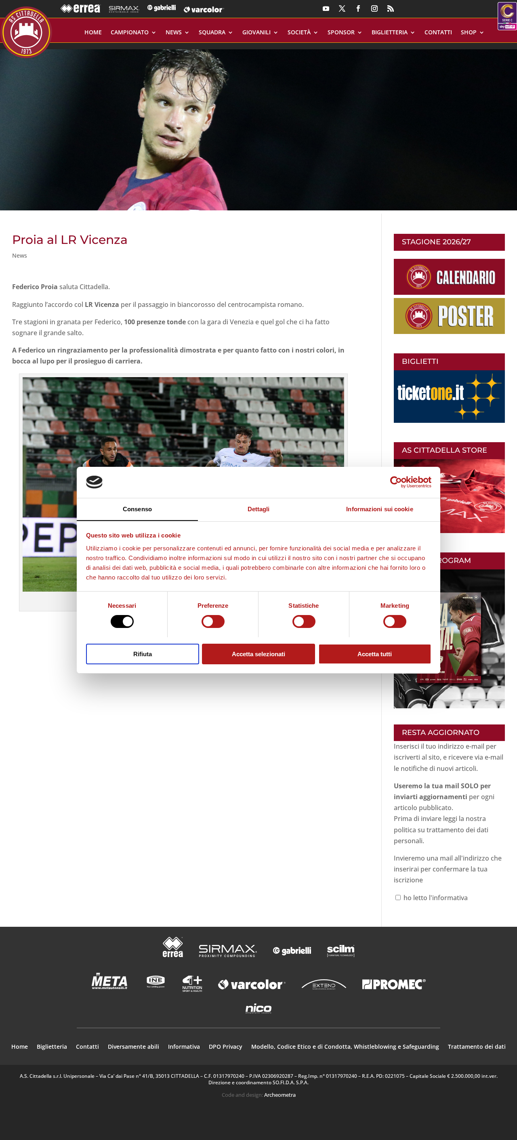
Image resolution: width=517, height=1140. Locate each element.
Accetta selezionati (258, 653)
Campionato (130, 32)
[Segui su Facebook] (358, 8)
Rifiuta (142, 653)
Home (93, 32)
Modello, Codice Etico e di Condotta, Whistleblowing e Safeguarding (345, 1047)
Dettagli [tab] (259, 508)
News (174, 32)
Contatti (438, 32)
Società (299, 32)
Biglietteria (390, 32)
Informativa (184, 1047)
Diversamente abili (133, 1047)
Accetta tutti (374, 653)
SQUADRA (212, 32)
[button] (258, 126)
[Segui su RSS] (390, 8)
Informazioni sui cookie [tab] (379, 508)
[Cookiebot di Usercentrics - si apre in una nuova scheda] (396, 482)
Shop (469, 32)
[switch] (213, 621)
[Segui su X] (342, 8)
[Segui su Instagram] (374, 8)
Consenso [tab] (137, 508)
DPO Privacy (225, 1047)
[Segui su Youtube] (325, 8)
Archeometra (280, 1094)
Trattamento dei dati (477, 1047)
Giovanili (256, 32)
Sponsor (341, 32)
